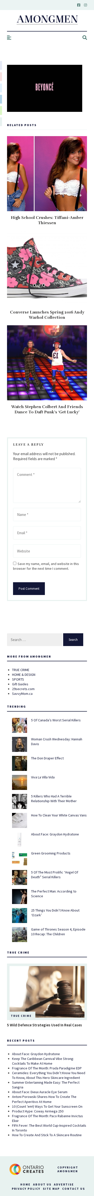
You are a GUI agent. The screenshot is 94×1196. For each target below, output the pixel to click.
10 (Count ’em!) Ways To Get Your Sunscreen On (47, 1106)
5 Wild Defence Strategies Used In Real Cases (44, 1025)
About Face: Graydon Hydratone (55, 834)
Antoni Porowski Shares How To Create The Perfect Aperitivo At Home (44, 1099)
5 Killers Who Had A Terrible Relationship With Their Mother (54, 798)
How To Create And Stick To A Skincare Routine (47, 1135)
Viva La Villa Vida (43, 777)
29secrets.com (23, 689)
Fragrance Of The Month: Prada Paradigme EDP (47, 1068)
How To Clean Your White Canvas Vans (59, 815)
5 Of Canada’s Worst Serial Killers (56, 720)
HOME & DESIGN (23, 674)
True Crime (21, 1016)
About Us (42, 1184)
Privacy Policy (26, 1188)
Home (25, 1184)
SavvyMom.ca (22, 693)
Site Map (51, 1188)
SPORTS (18, 679)
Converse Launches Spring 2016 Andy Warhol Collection (47, 315)
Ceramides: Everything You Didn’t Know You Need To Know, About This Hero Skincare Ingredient (48, 1075)
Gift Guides (20, 684)
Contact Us (73, 1188)
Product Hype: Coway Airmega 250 (37, 1111)
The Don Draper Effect (47, 758)
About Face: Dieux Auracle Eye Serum (39, 1092)
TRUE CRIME (20, 670)
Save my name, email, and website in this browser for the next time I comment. (46, 566)
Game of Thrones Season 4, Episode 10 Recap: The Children (58, 931)
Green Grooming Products (50, 853)
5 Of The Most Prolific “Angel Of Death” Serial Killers (54, 874)
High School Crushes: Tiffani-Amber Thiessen (47, 220)
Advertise (64, 1184)
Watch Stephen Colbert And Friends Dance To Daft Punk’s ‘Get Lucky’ (47, 409)
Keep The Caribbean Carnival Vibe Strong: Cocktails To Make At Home (43, 1061)
